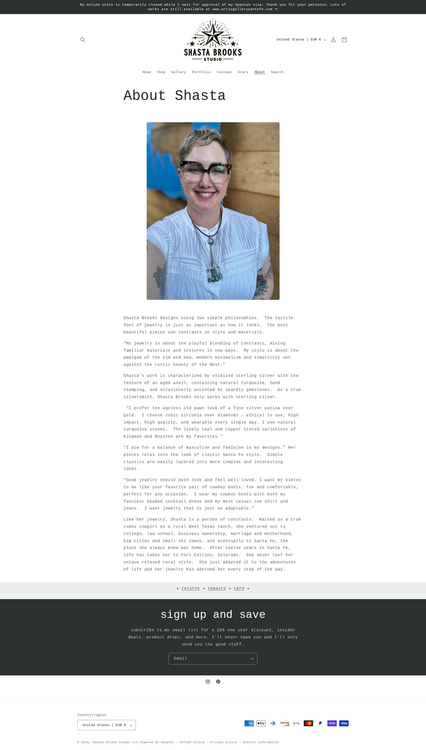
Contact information (261, 742)
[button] (82, 39)
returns (191, 588)
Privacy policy (224, 742)
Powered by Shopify (157, 742)
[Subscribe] (251, 659)
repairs (217, 588)
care (239, 588)
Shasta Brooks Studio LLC (115, 742)
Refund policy (192, 742)
